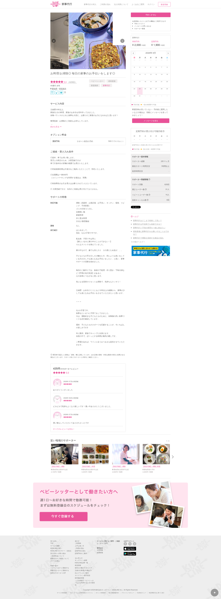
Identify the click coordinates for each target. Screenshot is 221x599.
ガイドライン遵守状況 (82, 575)
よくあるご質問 (102, 543)
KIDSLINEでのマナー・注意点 (60, 551)
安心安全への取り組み (58, 553)
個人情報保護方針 (114, 593)
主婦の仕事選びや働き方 (83, 570)
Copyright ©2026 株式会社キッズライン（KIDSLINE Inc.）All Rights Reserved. (110, 590)
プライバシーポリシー (127, 593)
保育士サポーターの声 (58, 573)
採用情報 (100, 552)
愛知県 (54, 88)
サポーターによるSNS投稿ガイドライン (81, 593)
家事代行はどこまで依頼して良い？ (147, 220)
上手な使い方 (79, 546)
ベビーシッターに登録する (59, 568)
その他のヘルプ (137, 241)
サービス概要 (55, 546)
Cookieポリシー (141, 593)
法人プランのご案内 (82, 573)
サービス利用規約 (62, 593)
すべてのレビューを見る (63, 429)
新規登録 (164, 4)
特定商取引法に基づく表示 (156, 593)
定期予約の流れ (80, 551)
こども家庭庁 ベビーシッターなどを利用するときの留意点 (85, 582)
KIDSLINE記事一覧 (81, 562)
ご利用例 (78, 543)
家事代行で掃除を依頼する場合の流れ (148, 238)
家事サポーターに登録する (59, 570)
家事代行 (106, 85)
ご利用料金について (57, 556)
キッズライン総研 (81, 560)
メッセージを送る (151, 120)
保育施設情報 (79, 578)
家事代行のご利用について (59, 558)
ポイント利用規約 (101, 593)
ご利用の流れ (79, 548)
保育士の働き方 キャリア (83, 568)
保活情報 (78, 565)
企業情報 (100, 550)
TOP (51, 543)
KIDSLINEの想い (56, 548)
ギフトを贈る (55, 561)
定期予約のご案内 (81, 553)
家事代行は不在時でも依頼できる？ (147, 224)
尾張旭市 (62, 88)
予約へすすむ (150, 14)
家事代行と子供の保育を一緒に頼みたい (149, 227)
